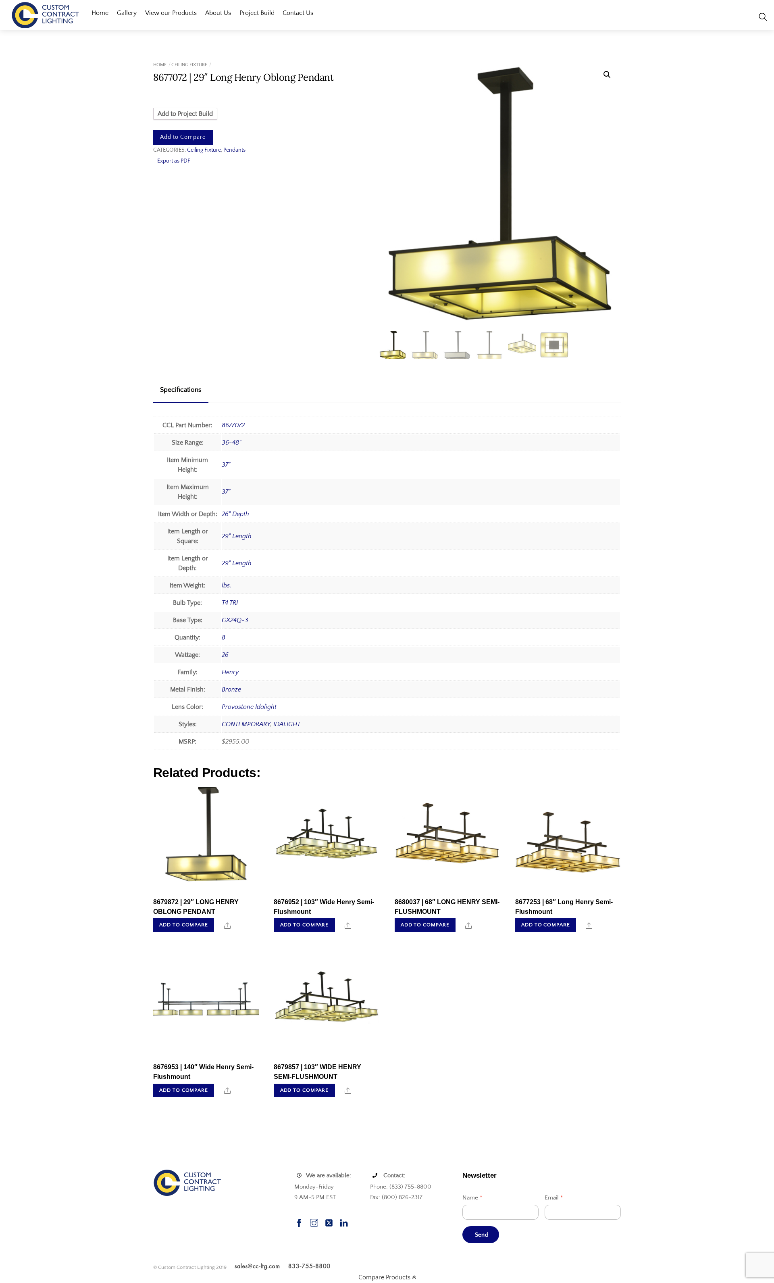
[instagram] (314, 1221)
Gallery (127, 13)
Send (482, 1234)
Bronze (231, 689)
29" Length (237, 536)
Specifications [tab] (181, 389)
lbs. (226, 585)
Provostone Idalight (249, 706)
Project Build (257, 13)
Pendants (234, 150)
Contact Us (298, 13)
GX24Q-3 (235, 620)
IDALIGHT (286, 724)
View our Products (171, 13)
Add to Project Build (185, 113)
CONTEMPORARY (246, 724)
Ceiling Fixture (189, 64)
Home (100, 13)
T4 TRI (230, 602)
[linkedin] (344, 1221)
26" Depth (235, 514)
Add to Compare (183, 137)
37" (226, 464)
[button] (607, 74)
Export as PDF (173, 161)
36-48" (231, 442)
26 (225, 654)
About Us (218, 13)
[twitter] (329, 1221)
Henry (230, 672)
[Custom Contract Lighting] (45, 14)
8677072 (233, 425)
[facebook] (299, 1221)
